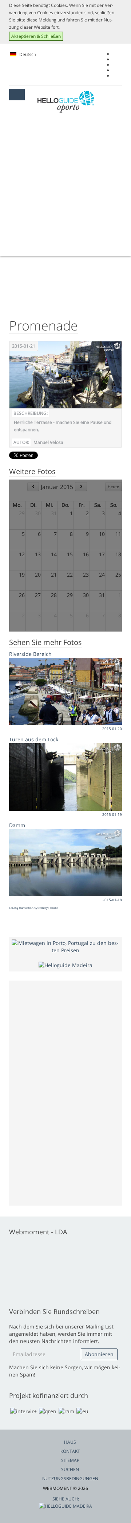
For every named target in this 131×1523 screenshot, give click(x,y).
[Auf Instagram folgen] (115, 70)
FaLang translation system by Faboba (33, 908)
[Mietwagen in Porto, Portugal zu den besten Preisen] (65, 946)
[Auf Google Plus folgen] (115, 59)
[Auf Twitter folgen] (115, 64)
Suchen (70, 1469)
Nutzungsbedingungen (70, 1478)
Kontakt (70, 1451)
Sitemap (70, 1460)
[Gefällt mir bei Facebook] (115, 54)
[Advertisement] (65, 187)
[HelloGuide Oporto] (65, 102)
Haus (70, 1442)
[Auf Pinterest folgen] (115, 75)
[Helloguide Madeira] (65, 964)
